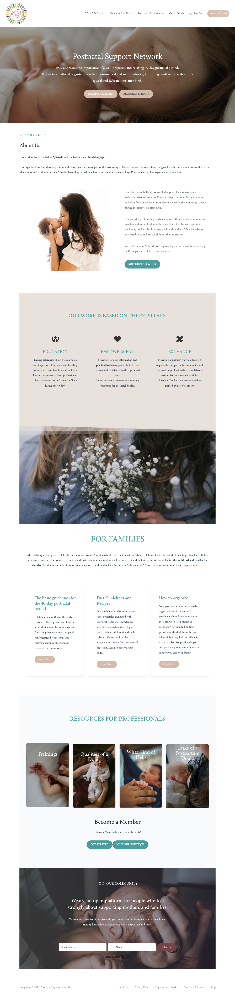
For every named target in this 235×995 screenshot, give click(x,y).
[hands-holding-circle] (55, 339)
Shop (213, 987)
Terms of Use (121, 987)
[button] (101, 94)
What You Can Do (119, 13)
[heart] (117, 339)
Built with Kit (117, 957)
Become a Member (193, 987)
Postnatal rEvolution (149, 13)
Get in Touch (176, 13)
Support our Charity (166, 987)
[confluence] (179, 339)
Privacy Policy (142, 987)
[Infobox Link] (117, 551)
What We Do (92, 13)
